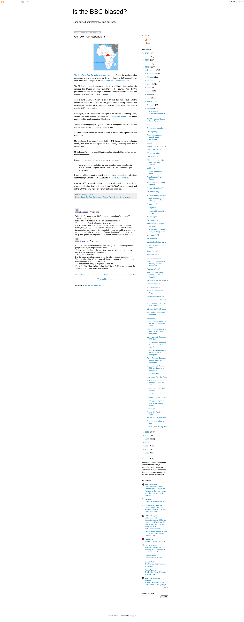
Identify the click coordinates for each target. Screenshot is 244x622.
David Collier (150, 562)
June (149, 91)
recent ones (126, 116)
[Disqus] (105, 239)
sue (148, 43)
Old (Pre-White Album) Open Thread (156, 120)
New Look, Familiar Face (157, 377)
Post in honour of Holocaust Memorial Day (156, 113)
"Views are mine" (153, 153)
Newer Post (79, 275)
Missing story (152, 132)
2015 (147, 442)
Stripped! (150, 125)
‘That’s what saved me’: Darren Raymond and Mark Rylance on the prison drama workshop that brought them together (155, 491)
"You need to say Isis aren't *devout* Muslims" (155, 162)
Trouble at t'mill (153, 374)
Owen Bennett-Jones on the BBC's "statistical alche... (156, 323)
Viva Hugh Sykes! (154, 150)
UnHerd (148, 499)
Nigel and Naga (153, 254)
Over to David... (153, 220)
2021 (147, 60)
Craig (149, 40)
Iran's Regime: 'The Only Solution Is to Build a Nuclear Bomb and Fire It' (155, 510)
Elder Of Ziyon (151, 516)
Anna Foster (108, 197)
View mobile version (105, 279)
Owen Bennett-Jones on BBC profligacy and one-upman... (156, 368)
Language (151, 318)
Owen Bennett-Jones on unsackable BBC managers (156, 352)
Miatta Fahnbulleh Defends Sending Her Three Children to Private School (155, 550)
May (149, 94)
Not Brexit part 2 (153, 284)
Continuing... (152, 409)
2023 (147, 53)
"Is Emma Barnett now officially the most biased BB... (156, 263)
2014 (147, 446)
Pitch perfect (152, 238)
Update (150, 143)
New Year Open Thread (156, 300)
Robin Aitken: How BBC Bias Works (156, 304)
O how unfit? (152, 204)
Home (105, 275)
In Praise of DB (153, 235)
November (151, 74)
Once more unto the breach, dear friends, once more (156, 137)
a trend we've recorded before (116, 80)
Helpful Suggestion (154, 258)
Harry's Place (150, 556)
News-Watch (150, 570)
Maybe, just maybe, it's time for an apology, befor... (156, 403)
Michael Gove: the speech (157, 280)
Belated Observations (155, 296)
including (109, 116)
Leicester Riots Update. (153, 558)
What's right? (152, 217)
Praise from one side (155, 394)
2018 (147, 432)
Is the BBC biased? (99, 11)
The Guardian (151, 484)
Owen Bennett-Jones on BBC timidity (156, 338)
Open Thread (152, 251)
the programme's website (91, 160)
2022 (147, 57)
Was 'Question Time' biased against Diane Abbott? (156, 275)
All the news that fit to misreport (155, 225)
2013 (147, 449)
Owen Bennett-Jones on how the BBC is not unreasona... (156, 331)
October (150, 77)
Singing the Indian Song (156, 242)
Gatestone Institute (153, 505)
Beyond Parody (153, 192)
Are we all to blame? (155, 188)
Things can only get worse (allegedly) (155, 200)
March (150, 101)
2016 (147, 439)
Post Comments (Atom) (94, 285)
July (149, 87)
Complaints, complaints (156, 128)
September (152, 80)
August (150, 84)
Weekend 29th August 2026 (155, 541)
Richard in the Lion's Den (157, 146)
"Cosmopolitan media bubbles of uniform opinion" (155, 382)
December (151, 70)
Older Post (132, 275)
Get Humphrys (152, 168)
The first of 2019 (95, 75)
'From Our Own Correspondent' (92, 197)
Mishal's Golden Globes (156, 309)
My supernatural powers (156, 195)
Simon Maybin (125, 197)
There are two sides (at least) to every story (156, 230)
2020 (147, 64)
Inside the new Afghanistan (155, 501)
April (149, 98)
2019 (147, 67)
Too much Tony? (153, 269)
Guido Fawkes (151, 545)
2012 (147, 453)
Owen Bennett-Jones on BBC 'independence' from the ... (156, 345)
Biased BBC (150, 539)
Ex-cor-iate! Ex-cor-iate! (156, 418)
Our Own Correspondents (157, 397)
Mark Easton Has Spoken (157, 427)
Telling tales (151, 208)
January (150, 108)
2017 (147, 435)
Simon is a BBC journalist (117, 178)
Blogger (133, 616)
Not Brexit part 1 (153, 287)
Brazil (116, 197)
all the (117, 116)
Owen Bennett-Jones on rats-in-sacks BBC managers (156, 360)
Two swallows (152, 157)
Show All (165, 587)
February (151, 105)
